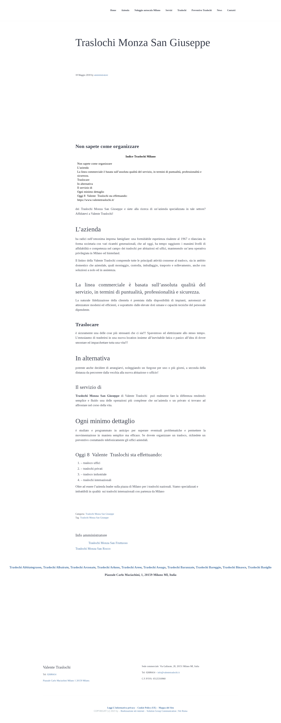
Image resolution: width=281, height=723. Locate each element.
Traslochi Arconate (82, 567)
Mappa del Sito (166, 707)
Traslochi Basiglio (260, 567)
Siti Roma (182, 711)
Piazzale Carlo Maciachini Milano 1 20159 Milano (66, 680)
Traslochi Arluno (108, 567)
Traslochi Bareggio (208, 567)
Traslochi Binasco (234, 567)
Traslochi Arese (131, 567)
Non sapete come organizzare (94, 163)
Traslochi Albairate (56, 567)
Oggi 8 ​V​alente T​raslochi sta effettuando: (102, 195)
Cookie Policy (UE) (146, 707)
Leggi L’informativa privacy (121, 707)
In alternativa (85, 183)
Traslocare (83, 179)
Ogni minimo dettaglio (90, 191)
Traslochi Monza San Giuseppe (100, 514)
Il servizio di (84, 187)
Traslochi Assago (154, 567)
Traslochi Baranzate (180, 567)
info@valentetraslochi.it (169, 672)
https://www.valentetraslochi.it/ (95, 199)
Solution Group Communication (161, 711)
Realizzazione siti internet (132, 711)
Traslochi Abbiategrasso (25, 567)
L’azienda (83, 167)
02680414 (51, 674)
